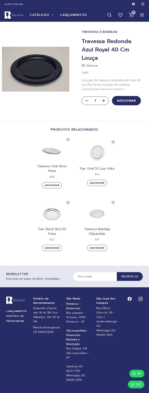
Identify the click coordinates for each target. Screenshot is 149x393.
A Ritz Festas (14, 4)
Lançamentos (73, 15)
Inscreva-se (129, 276)
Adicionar (126, 100)
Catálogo (39, 15)
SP (139, 373)
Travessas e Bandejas (100, 32)
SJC (138, 384)
